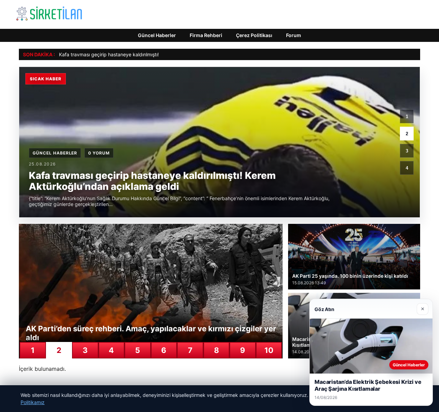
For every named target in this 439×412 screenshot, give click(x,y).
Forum (293, 35)
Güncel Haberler (157, 35)
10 (268, 350)
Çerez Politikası (254, 35)
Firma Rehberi (206, 35)
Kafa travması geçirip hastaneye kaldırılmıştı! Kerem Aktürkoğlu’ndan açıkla (143, 54)
